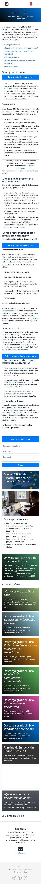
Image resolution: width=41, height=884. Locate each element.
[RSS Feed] (25, 878)
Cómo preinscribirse (12, 45)
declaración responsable (19, 410)
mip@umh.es (16, 425)
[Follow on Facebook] (20, 878)
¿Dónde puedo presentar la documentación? (21, 48)
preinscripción (30, 171)
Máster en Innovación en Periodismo (20, 870)
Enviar (20, 465)
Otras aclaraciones (11, 67)
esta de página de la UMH (17, 391)
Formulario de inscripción (20, 77)
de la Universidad (11, 89)
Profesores (17, 872)
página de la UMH (16, 380)
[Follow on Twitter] (14, 878)
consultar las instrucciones (18, 350)
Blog (25, 872)
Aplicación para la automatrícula (20, 356)
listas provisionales (9, 311)
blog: (22, 815)
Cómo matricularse (11, 57)
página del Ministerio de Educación (22, 368)
